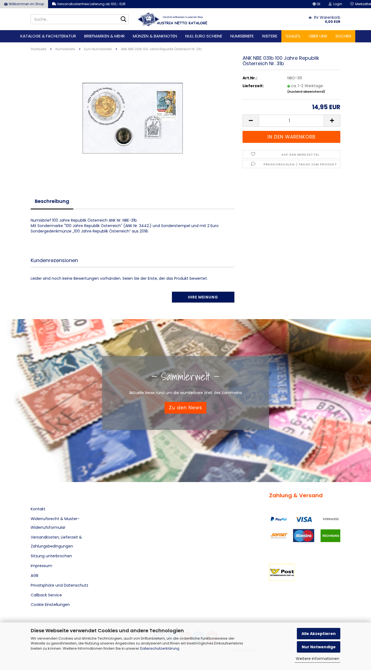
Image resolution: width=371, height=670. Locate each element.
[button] (317, 4)
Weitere (269, 36)
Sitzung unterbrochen (51, 556)
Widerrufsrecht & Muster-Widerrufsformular (55, 523)
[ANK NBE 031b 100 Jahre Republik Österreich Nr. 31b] (133, 116)
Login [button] (337, 4)
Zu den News (185, 407)
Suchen (343, 36)
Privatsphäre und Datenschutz (59, 585)
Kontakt (38, 509)
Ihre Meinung (203, 297)
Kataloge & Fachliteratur (48, 36)
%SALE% (293, 36)
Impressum (41, 565)
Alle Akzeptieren (318, 633)
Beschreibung (52, 201)
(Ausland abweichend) (306, 91)
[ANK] (172, 19)
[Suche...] (123, 19)
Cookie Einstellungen (50, 604)
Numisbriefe (242, 36)
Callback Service (46, 595)
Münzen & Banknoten (155, 36)
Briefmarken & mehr (104, 36)
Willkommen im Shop (26, 4)
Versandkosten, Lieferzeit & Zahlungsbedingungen (56, 541)
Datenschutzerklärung (159, 648)
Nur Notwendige (319, 647)
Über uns (318, 36)
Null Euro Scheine (203, 36)
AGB (34, 575)
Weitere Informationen (317, 658)
